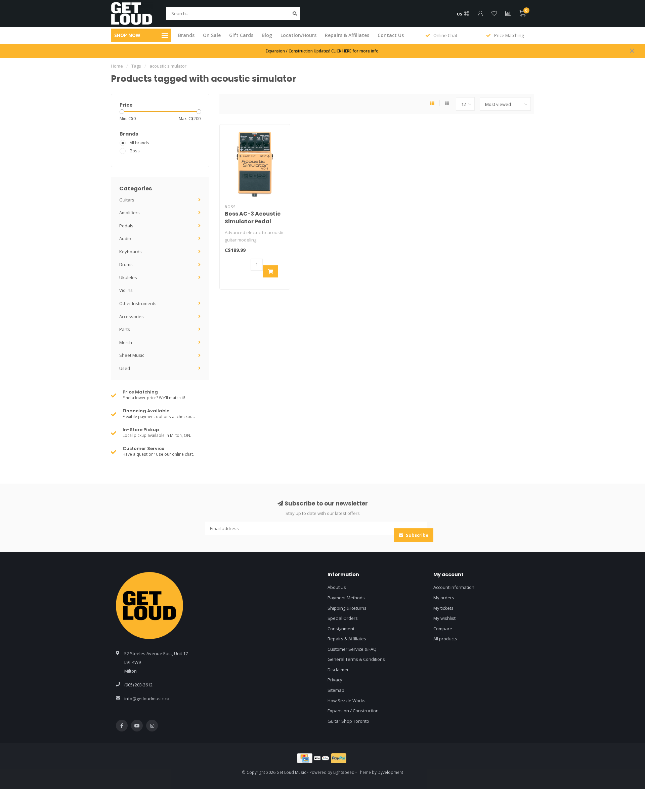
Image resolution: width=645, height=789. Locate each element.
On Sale (212, 35)
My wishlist (444, 618)
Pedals (126, 226)
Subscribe (416, 535)
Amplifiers (129, 213)
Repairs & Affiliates (347, 35)
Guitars (126, 200)
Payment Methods (346, 598)
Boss (135, 150)
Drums (126, 264)
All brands (139, 142)
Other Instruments (138, 303)
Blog (267, 35)
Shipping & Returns (347, 608)
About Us (337, 587)
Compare (442, 629)
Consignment (341, 629)
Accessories (131, 316)
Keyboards (130, 252)
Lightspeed (343, 772)
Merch (125, 342)
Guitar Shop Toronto (348, 721)
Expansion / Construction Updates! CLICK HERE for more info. (323, 50)
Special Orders (343, 618)
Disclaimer (338, 670)
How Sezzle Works (347, 701)
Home (117, 66)
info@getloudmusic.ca (146, 699)
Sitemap (336, 690)
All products (445, 639)
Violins (126, 290)
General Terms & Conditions (356, 659)
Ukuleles (128, 277)
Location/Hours (298, 35)
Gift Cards (241, 35)
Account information (453, 587)
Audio (125, 238)
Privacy (335, 680)
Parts (124, 329)
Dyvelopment (390, 772)
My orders (443, 598)
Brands (186, 35)
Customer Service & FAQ (352, 649)
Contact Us (391, 35)
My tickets (443, 608)
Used (124, 368)
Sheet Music (131, 355)
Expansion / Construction (353, 711)
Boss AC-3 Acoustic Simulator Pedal (253, 217)
